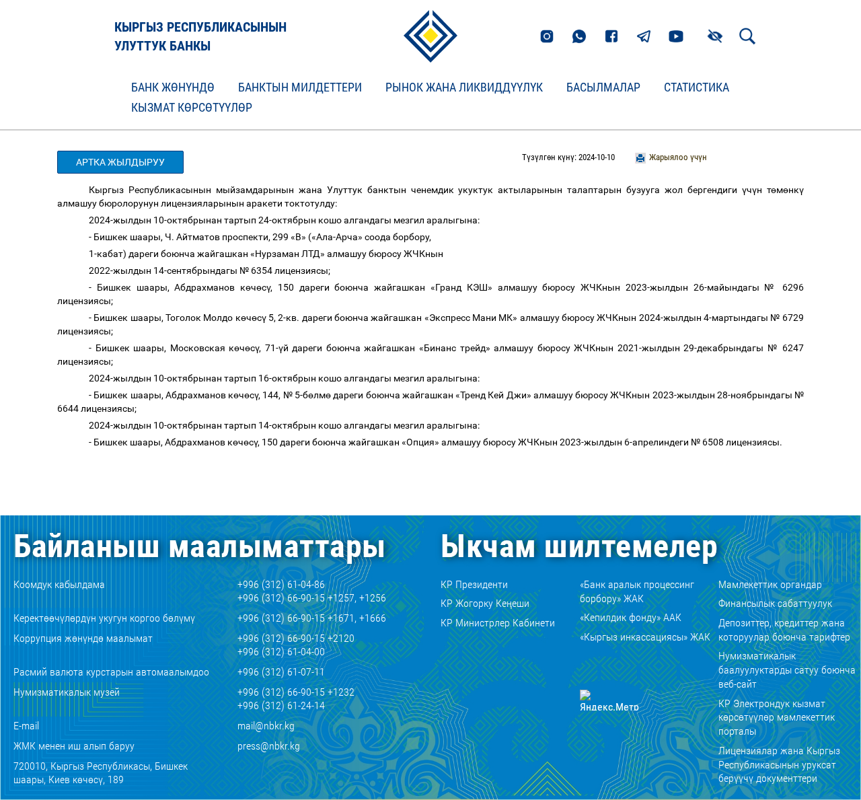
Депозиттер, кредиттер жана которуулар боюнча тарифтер (784, 629)
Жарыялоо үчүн (678, 157)
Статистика (696, 87)
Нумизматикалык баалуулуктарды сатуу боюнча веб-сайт (787, 669)
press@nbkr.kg (268, 745)
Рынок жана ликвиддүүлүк (464, 87)
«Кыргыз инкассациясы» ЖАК (645, 636)
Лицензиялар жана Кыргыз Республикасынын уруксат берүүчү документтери (779, 764)
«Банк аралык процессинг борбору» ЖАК (637, 591)
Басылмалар (603, 87)
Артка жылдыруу (120, 162)
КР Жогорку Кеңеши (485, 603)
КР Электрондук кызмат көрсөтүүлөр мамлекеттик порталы (776, 717)
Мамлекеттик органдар (770, 584)
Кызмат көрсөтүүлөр (191, 107)
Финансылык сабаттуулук (775, 603)
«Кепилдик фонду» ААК (630, 617)
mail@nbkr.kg (266, 725)
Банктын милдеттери (300, 87)
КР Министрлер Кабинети (498, 622)
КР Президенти (474, 584)
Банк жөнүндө (173, 87)
